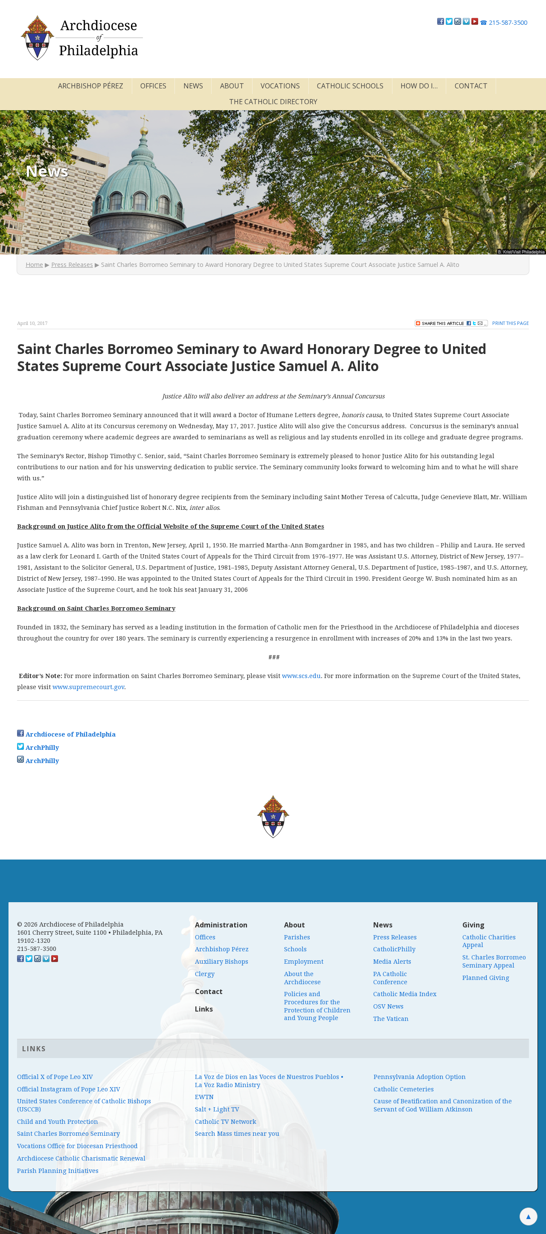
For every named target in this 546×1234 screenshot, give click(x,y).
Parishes (297, 937)
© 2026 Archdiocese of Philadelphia (70, 924)
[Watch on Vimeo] (466, 22)
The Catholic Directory (273, 101)
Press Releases (72, 264)
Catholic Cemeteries (404, 1089)
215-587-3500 (503, 22)
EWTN (204, 1097)
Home (34, 264)
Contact (471, 86)
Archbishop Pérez (90, 86)
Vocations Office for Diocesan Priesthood (77, 1146)
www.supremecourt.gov (88, 687)
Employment (303, 961)
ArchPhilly (42, 747)
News (193, 86)
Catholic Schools (350, 86)
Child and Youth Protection (57, 1121)
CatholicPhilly (394, 949)
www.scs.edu (301, 676)
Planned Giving (485, 977)
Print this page (510, 323)
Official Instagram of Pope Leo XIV (68, 1089)
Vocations (280, 86)
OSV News (388, 1006)
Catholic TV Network (225, 1121)
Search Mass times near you (237, 1133)
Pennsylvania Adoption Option (420, 1076)
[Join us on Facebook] (440, 22)
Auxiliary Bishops (221, 961)
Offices (153, 86)
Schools (295, 949)
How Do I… (419, 86)
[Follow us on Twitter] (449, 22)
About (232, 86)
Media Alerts (392, 961)
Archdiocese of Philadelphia (71, 734)
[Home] (81, 38)
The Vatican (391, 1018)
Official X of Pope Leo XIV (55, 1076)
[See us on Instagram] (37, 959)
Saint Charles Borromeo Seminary (68, 1133)
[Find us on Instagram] (457, 22)
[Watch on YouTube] (474, 22)
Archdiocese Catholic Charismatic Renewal (81, 1158)
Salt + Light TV (217, 1109)
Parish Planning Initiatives (58, 1170)
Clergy (205, 974)
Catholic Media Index (404, 994)
